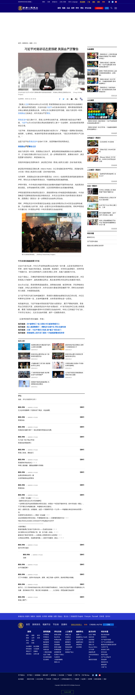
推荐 (72, 8)
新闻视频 (46, 632)
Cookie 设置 (67, 692)
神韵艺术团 (30, 679)
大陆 (27, 643)
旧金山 (60, 616)
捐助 (93, 2)
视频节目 (47, 624)
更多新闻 (114, 165)
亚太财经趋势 (47, 657)
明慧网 (77, 679)
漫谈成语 (68, 644)
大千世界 (91, 649)
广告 (88, 2)
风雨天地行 (104, 654)
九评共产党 (104, 647)
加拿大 (33, 616)
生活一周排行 (92, 186)
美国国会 (21, 113)
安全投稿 (61, 675)
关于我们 (30, 675)
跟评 (82, 407)
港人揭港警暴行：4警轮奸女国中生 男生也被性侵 (46, 327)
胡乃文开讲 (79, 639)
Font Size (76, 98)
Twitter (113, 2)
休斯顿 (50, 616)
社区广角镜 (46, 654)
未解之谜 (68, 634)
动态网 (83, 679)
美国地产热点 (69, 652)
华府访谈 (46, 649)
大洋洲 (44, 616)
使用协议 (53, 675)
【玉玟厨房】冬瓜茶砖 (106, 142)
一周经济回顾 (47, 652)
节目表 (56, 624)
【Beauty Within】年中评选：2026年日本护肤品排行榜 (107, 159)
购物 (103, 2)
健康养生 (79, 632)
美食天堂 (91, 642)
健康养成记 (79, 642)
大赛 (48, 2)
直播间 (64, 624)
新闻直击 (46, 644)
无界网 (90, 679)
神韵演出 (29, 654)
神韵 (43, 2)
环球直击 (46, 637)
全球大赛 (36, 654)
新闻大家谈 (57, 634)
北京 (27, 104)
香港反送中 (22, 120)
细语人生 (57, 662)
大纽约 (27, 616)
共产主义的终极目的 (107, 642)
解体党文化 (91, 237)
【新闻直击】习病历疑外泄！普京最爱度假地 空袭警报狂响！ (107, 89)
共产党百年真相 (92, 241)
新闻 (59, 8)
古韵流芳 (68, 639)
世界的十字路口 (59, 654)
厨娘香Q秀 (92, 652)
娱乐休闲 (92, 632)
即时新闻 (29, 649)
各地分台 (54, 2)
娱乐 (38, 635)
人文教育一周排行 (94, 170)
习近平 (49, 107)
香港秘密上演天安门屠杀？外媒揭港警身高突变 (45, 333)
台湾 (33, 638)
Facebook (109, 2)
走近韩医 (79, 647)
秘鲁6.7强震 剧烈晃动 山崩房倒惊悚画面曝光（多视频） (108, 73)
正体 (61, 2)
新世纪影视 (97, 679)
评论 (27, 640)
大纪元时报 (39, 679)
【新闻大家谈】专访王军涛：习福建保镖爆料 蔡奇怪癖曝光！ (107, 81)
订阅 (108, 624)
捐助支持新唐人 (76, 624)
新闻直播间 (99, 8)
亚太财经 (46, 659)
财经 (33, 640)
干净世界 (48, 679)
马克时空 (57, 657)
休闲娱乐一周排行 (94, 138)
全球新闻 (46, 634)
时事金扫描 (57, 639)
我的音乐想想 (93, 659)
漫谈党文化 (104, 662)
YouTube (116, 2)
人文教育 (68, 632)
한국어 (107, 616)
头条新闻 (90, 49)
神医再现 (79, 644)
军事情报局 (57, 649)
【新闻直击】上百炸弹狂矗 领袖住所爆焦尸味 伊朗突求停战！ (108, 56)
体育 (38, 638)
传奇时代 (104, 637)
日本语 (101, 616)
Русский (95, 616)
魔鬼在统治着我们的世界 (95, 245)
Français (87, 616)
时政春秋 (57, 642)
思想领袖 (57, 644)
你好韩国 (91, 639)
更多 (105, 679)
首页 (19, 43)
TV (107, 8)
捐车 (98, 2)
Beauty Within (93, 647)
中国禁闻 (46, 639)
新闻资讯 (25, 43)
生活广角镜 (92, 634)
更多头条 (114, 95)
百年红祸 (104, 652)
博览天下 (29, 651)
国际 (27, 635)
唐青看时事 (57, 652)
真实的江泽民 (105, 649)
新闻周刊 (46, 647)
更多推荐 (114, 133)
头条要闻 (29, 646)
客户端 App (85, 675)
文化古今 (68, 649)
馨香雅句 (68, 642)
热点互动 (57, 637)
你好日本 (91, 637)
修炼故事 (104, 664)
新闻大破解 (57, 647)
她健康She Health (81, 637)
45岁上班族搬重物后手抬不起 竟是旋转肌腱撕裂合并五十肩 (107, 222)
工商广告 (104, 667)
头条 (68, 8)
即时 (77, 8)
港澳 (31, 43)
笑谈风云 (68, 637)
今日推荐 (90, 100)
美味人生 (91, 644)
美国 (27, 638)
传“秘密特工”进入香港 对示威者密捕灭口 (43, 324)
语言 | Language (73, 2)
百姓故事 (104, 659)
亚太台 (66, 616)
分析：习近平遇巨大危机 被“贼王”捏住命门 (44, 330)
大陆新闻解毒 (58, 659)
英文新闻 (82, 2)
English (80, 616)
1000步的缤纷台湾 (94, 656)
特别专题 (90, 233)
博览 (82, 8)
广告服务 (69, 675)
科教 (33, 643)
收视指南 (37, 675)
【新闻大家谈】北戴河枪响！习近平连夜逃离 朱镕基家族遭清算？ (107, 65)
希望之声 (56, 679)
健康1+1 (78, 634)
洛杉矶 (38, 616)
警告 (48, 113)
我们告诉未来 (105, 634)
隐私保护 (45, 675)
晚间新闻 (46, 642)
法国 (55, 616)
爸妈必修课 (68, 647)
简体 (64, 2)
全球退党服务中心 (66, 679)
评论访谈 (88, 8)
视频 (63, 8)
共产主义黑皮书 (106, 657)
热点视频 (36, 646)
